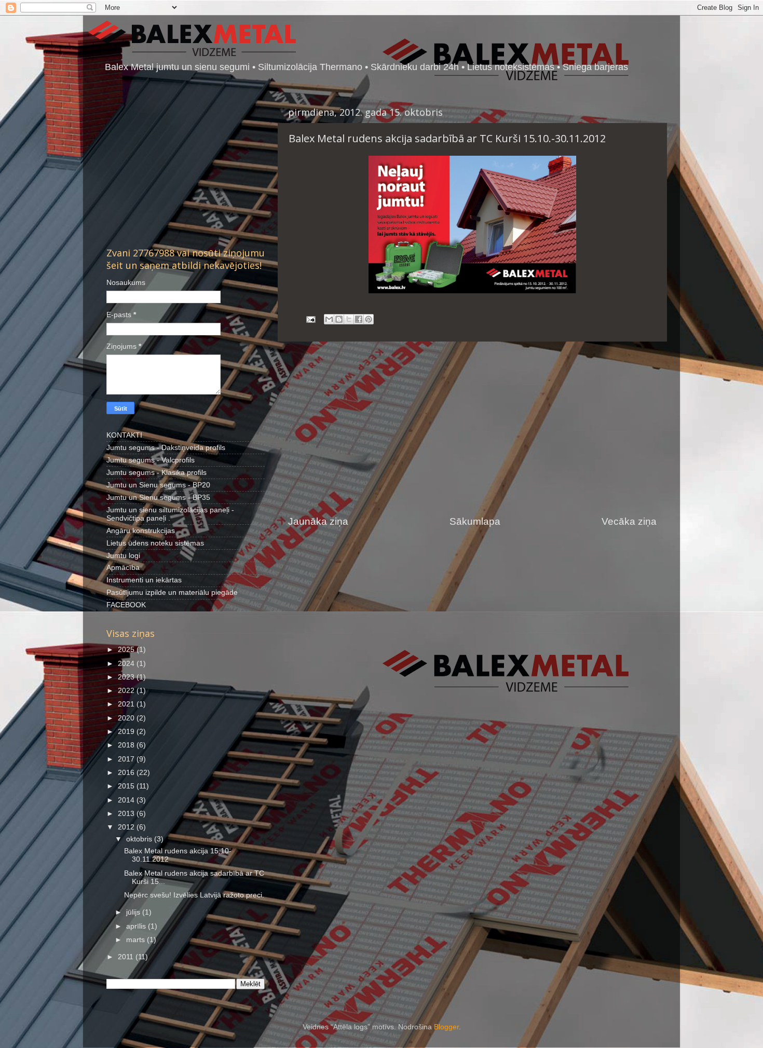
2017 (127, 759)
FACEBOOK (126, 605)
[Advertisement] (472, 428)
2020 (127, 718)
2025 (127, 650)
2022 (127, 691)
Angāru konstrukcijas (140, 531)
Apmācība (123, 567)
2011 (126, 957)
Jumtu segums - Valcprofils (150, 460)
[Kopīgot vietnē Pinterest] (368, 319)
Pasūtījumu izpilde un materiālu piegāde (172, 592)
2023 (127, 677)
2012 (127, 827)
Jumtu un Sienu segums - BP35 (158, 497)
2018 (127, 745)
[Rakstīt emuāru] (339, 319)
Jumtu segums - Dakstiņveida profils (165, 448)
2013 (127, 814)
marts (136, 940)
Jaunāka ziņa (318, 521)
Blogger (446, 1027)
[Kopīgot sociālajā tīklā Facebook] (358, 319)
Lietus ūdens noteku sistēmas (155, 543)
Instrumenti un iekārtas (144, 580)
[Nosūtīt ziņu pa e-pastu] (310, 319)
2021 (127, 704)
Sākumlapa (474, 521)
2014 (127, 800)
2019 (127, 732)
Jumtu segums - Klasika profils (156, 473)
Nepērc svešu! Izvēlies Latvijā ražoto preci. (194, 895)
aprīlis (137, 926)
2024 (127, 664)
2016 (127, 773)
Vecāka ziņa (629, 521)
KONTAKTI (124, 435)
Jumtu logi (123, 556)
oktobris (140, 839)
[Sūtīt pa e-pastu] (329, 319)
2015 (127, 786)
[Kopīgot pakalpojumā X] (349, 319)
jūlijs (134, 912)
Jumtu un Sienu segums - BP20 (158, 485)
